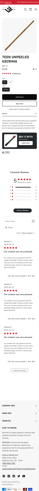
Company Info (8, 406)
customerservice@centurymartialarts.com (18, 469)
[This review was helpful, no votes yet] (28, 276)
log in (16, 109)
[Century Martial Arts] (8, 9)
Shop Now (8, 2)
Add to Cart (26, 143)
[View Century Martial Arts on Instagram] (3, 476)
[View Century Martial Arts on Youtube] (23, 476)
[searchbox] (17, 221)
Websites (6, 421)
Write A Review (22, 210)
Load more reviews (19, 370)
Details (4, 114)
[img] (35, 69)
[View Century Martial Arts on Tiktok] (8, 476)
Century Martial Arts (13, 482)
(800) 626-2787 (8, 463)
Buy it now (19, 104)
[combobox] (26, 233)
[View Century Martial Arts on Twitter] (18, 476)
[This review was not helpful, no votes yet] (32, 276)
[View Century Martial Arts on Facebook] (13, 476)
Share (7, 152)
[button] (25, 9)
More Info (6, 413)
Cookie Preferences (7, 484)
